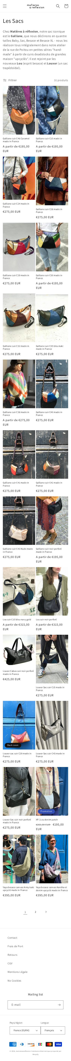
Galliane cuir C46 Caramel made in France (16, 140)
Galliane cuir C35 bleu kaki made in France (49, 347)
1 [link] (25, 912)
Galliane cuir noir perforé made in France (49, 550)
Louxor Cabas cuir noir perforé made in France (18, 672)
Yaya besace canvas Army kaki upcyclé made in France (18, 889)
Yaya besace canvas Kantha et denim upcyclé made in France (52, 889)
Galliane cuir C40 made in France (49, 414)
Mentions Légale (18, 972)
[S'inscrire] (59, 1004)
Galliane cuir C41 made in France (16, 484)
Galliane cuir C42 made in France (49, 484)
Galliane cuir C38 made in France (16, 414)
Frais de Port (15, 946)
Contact (12, 937)
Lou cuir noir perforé (46, 619)
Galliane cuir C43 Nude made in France (18, 550)
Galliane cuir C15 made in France (49, 140)
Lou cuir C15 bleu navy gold (17, 619)
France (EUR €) (22, 1030)
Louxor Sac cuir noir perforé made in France (17, 821)
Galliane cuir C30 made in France (49, 277)
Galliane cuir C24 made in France (16, 205)
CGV (10, 963)
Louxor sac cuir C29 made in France (17, 755)
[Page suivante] (46, 912)
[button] (5, 6)
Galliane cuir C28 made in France (49, 211)
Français (49, 1030)
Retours (12, 954)
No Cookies (14, 980)
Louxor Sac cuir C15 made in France (50, 689)
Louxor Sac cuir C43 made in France (50, 755)
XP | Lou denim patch (47, 819)
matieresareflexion (23, 1051)
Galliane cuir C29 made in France (16, 277)
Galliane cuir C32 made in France (16, 347)
